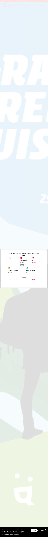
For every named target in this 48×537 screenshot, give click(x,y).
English (22, 262)
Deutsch (10, 273)
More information (15, 534)
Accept (34, 530)
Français (22, 264)
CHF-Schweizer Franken (14, 280)
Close (42, 530)
